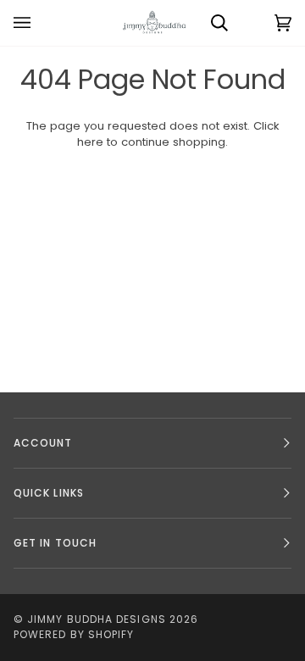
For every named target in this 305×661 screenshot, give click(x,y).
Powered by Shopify (74, 634)
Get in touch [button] (55, 543)
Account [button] (43, 443)
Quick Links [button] (49, 493)
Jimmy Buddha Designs (96, 619)
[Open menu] (39, 23)
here (90, 142)
